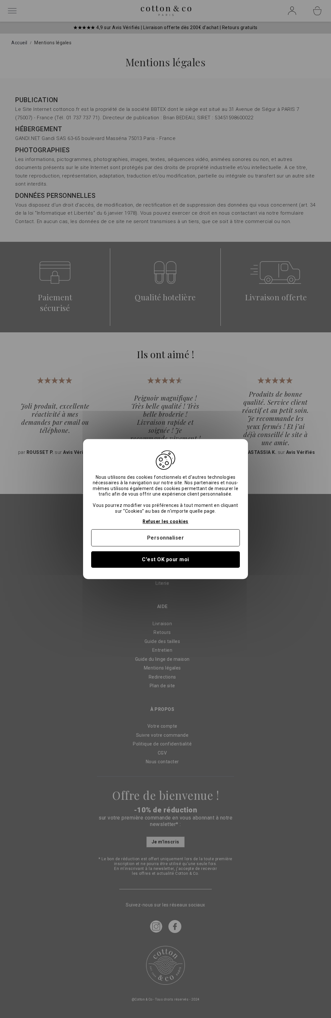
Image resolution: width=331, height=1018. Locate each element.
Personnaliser (165, 538)
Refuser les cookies (165, 521)
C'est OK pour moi (165, 559)
